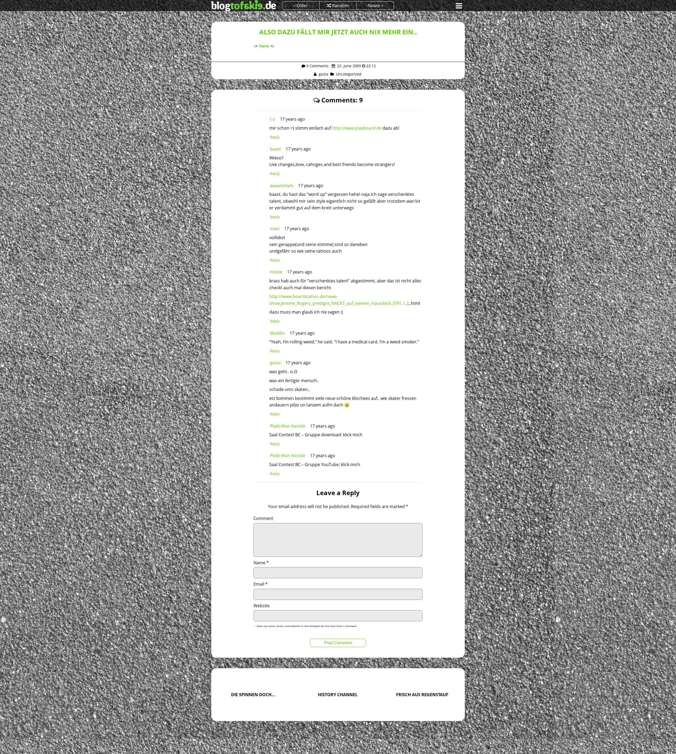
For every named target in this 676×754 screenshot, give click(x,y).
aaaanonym (281, 185)
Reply (275, 137)
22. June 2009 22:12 (356, 65)
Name (261, 563)
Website (261, 606)
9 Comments (317, 65)
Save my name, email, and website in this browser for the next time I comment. (307, 626)
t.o (272, 119)
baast (275, 149)
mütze (276, 272)
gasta (323, 74)
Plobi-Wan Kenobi (287, 426)
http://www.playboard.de (357, 128)
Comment (263, 518)
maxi (274, 228)
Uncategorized (349, 74)
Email (260, 584)
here (264, 46)
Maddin (277, 333)
